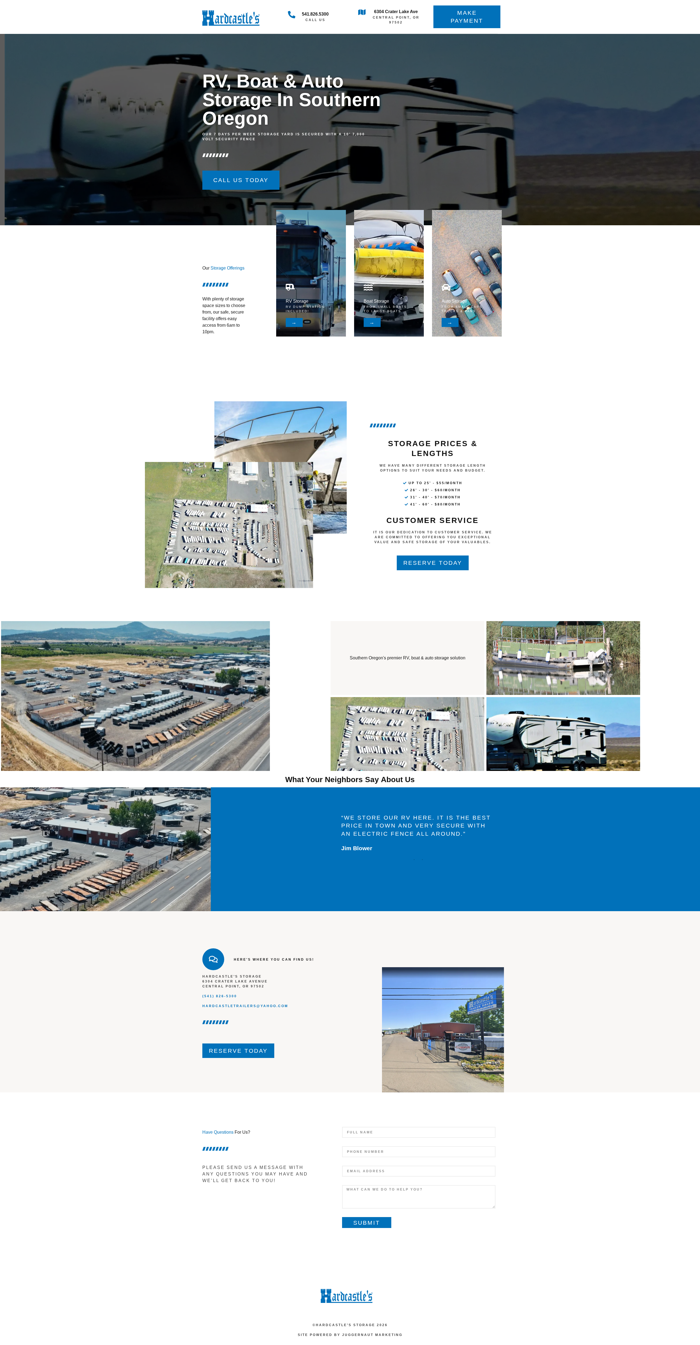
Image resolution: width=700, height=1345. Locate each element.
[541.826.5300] (291, 14)
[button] (414, 859)
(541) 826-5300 (219, 996)
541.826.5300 (315, 14)
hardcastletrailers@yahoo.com (245, 1006)
